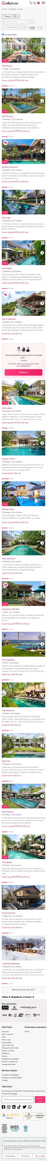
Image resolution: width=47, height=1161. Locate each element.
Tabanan (6, 713)
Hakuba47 (6, 967)
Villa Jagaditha (8, 660)
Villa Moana (7, 66)
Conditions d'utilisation (10, 1075)
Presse (4, 1056)
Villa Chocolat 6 (8, 559)
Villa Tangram (8, 812)
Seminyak (6, 170)
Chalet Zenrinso (9, 913)
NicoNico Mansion (10, 167)
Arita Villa (6, 761)
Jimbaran (6, 322)
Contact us (23, 372)
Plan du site (6, 1040)
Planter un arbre (8, 1051)
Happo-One (7, 916)
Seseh (5, 612)
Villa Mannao (7, 116)
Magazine (5, 1053)
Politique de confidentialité (12, 1078)
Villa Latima (7, 408)
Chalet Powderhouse (11, 964)
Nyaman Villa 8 (8, 459)
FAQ (3, 1037)
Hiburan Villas (8, 509)
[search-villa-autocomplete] (34, 3)
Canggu (6, 69)
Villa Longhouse (9, 319)
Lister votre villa (8, 1045)
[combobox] (16, 22)
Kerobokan (7, 119)
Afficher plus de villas (23, 990)
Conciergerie (7, 1042)
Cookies (5, 1080)
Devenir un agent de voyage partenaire (9, 1063)
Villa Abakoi (7, 862)
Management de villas (10, 1048)
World (27, 1031)
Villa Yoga (6, 218)
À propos (5, 1031)
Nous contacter (7, 1034)
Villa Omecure (8, 710)
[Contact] (31, 3)
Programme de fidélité (10, 1059)
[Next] (42, 50)
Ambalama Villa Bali (10, 609)
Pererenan (6, 764)
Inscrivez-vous (40, 1099)
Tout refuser (25, 1156)
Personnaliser (10, 1156)
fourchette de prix (12, 27)
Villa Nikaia (7, 268)
